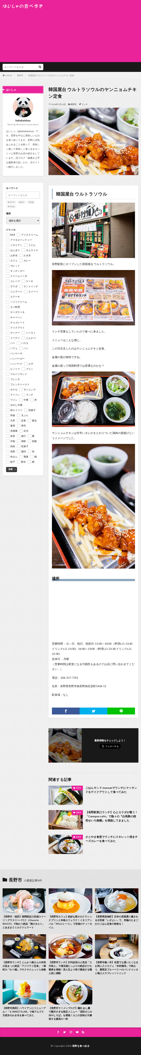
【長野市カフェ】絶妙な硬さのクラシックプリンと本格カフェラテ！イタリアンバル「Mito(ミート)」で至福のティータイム (70, 922)
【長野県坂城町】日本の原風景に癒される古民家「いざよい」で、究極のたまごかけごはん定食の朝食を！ (116, 920)
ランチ (85, 104)
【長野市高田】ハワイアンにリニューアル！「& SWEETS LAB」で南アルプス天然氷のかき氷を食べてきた (24, 1011)
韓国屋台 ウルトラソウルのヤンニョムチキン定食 (51, 75)
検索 (11, 469)
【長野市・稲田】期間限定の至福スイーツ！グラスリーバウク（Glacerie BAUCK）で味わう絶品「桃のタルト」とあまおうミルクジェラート (24, 922)
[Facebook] (66, 711)
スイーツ (11, 202)
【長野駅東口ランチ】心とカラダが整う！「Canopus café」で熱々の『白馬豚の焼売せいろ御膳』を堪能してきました (111, 816)
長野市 (20, 75)
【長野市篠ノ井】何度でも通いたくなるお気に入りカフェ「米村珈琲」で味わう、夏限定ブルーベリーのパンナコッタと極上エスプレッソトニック (116, 968)
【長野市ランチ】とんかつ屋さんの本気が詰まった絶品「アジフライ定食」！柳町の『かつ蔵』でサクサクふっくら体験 (24, 966)
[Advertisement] (70, 34)
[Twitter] (93, 711)
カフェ (21, 202)
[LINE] (121, 711)
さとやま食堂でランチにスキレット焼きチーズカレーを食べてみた (111, 838)
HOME (9, 75)
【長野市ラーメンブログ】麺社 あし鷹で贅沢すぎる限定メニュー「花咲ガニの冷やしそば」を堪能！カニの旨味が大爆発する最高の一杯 (70, 1013)
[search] (39, 67)
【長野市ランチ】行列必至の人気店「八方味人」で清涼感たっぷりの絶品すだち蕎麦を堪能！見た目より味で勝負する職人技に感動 (70, 968)
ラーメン (11, 206)
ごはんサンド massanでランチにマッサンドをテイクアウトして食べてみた (111, 789)
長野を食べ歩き (81, 1045)
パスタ (31, 202)
